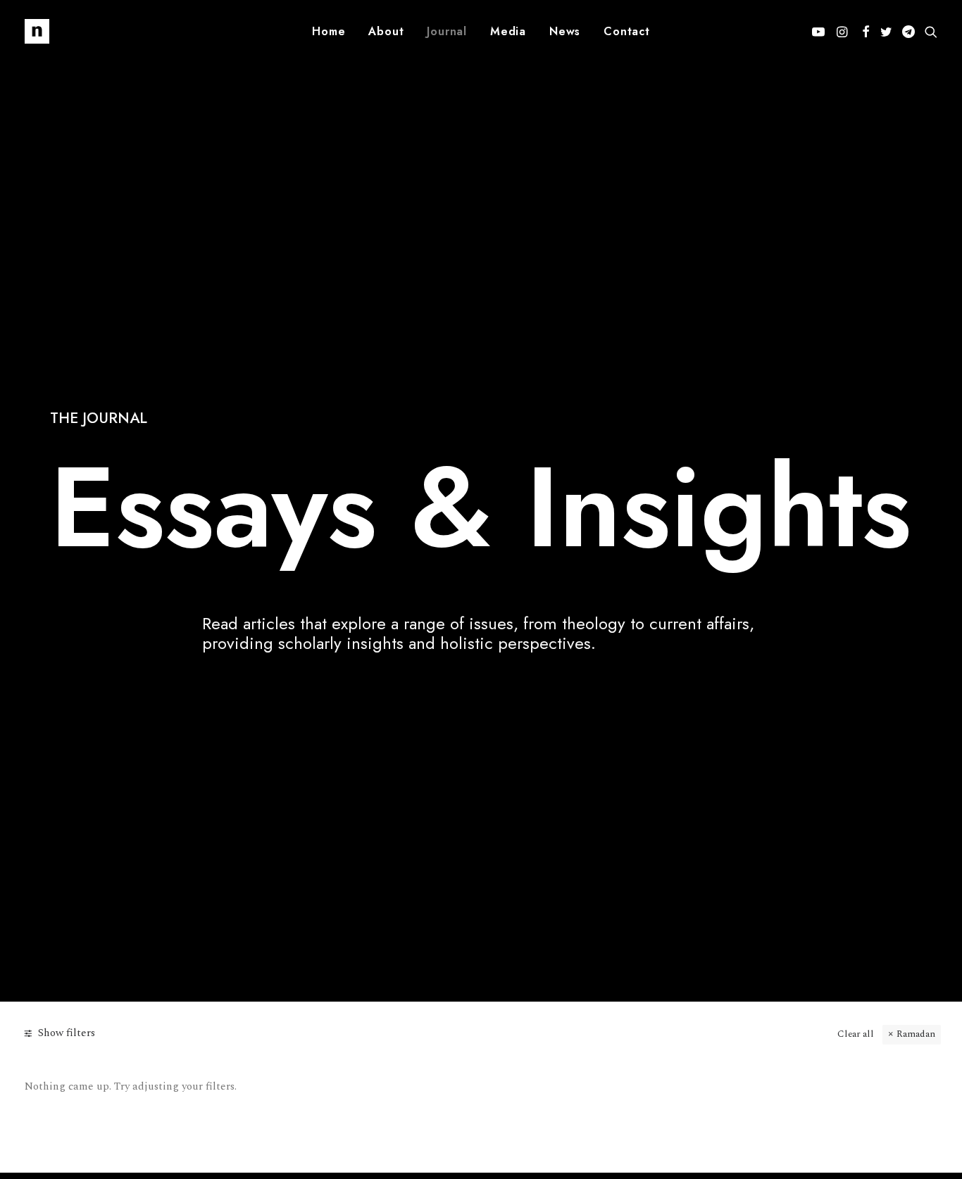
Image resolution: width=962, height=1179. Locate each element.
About (386, 31)
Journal (447, 31)
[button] (821, 31)
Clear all (855, 1034)
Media (508, 31)
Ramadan (916, 1034)
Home (328, 31)
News (564, 31)
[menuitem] (328, 31)
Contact (627, 31)
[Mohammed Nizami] (37, 31)
